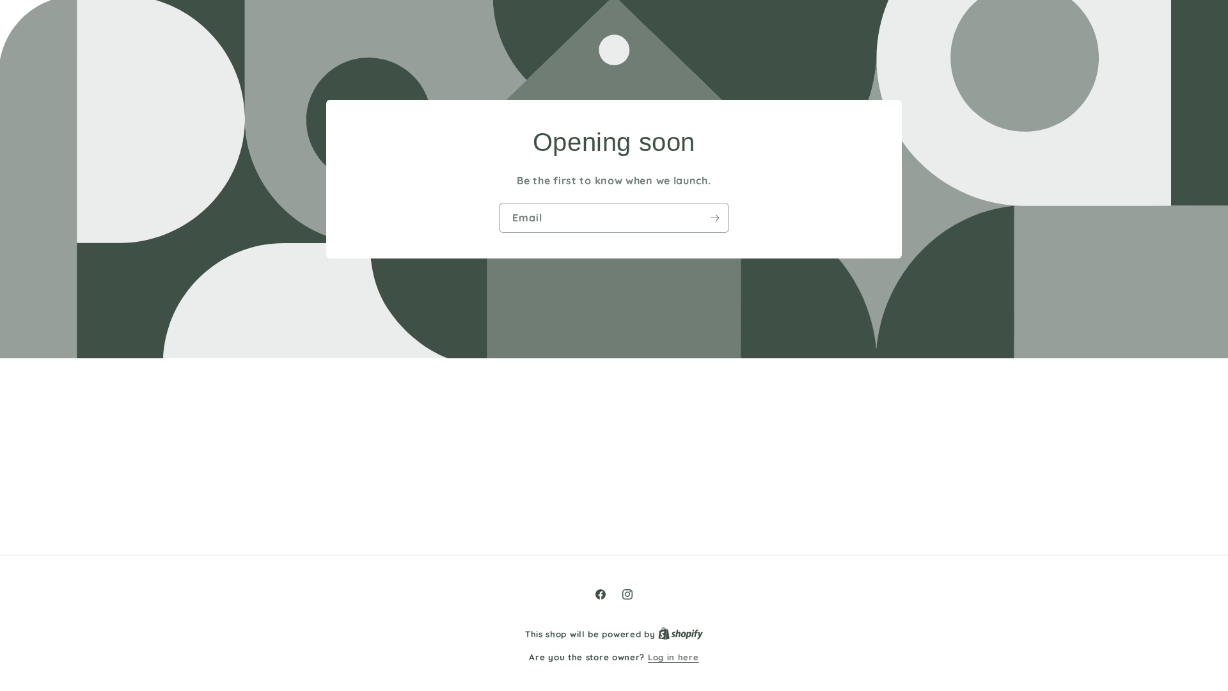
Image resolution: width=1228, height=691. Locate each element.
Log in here (673, 657)
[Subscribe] (714, 218)
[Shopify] (680, 634)
